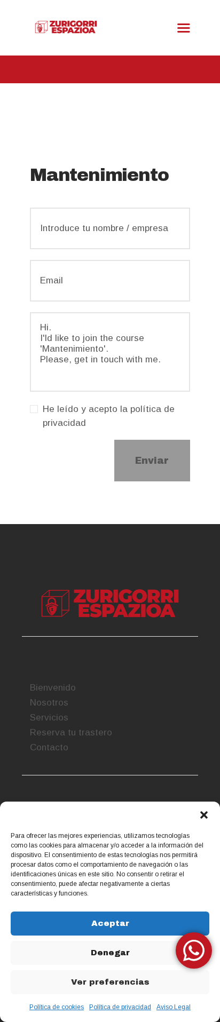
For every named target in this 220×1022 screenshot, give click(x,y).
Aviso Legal (173, 1007)
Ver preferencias (110, 982)
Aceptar (110, 923)
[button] (204, 815)
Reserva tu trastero (71, 732)
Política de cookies (56, 1007)
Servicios (49, 717)
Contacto (49, 747)
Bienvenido (53, 688)
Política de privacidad (120, 1007)
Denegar (110, 952)
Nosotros (49, 703)
